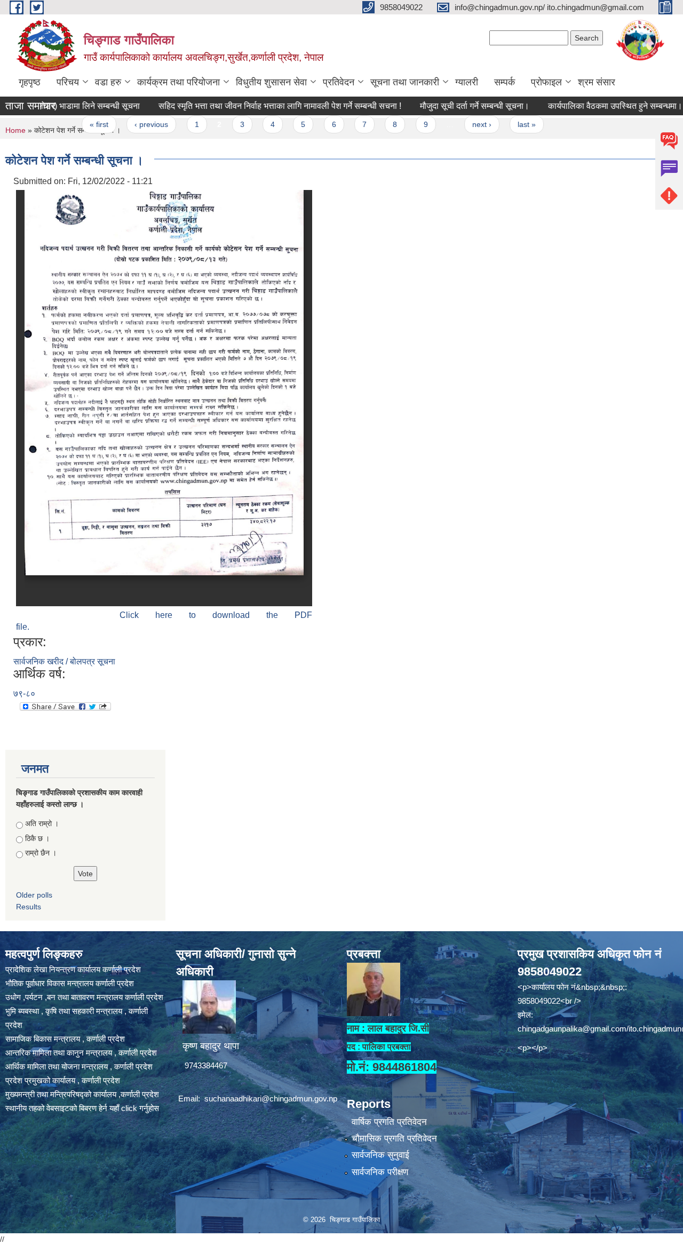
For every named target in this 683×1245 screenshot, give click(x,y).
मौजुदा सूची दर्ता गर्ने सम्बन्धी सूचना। (450, 105)
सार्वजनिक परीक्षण (380, 1172)
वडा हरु (108, 82)
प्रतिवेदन (338, 82)
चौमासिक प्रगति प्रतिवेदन (394, 1138)
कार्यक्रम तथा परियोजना (178, 82)
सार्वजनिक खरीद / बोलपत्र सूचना (64, 661)
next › (457, 124)
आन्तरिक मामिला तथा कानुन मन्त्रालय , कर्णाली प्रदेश (81, 1052)
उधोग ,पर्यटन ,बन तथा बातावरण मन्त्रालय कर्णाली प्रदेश (84, 997)
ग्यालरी (466, 82)
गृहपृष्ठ (30, 82)
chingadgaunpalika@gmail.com (572, 1028)
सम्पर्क (504, 82)
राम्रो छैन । (41, 852)
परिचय (68, 82)
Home (15, 130)
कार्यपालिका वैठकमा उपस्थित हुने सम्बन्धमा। (590, 105)
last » (502, 124)
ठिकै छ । (37, 838)
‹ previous (127, 124)
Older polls (34, 895)
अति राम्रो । (42, 823)
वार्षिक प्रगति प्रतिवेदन (389, 1122)
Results (28, 906)
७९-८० (24, 693)
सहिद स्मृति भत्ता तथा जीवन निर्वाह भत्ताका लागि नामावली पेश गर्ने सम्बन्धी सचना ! (255, 105)
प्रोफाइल (546, 82)
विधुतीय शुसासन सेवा (271, 82)
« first (74, 124)
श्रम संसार (596, 82)
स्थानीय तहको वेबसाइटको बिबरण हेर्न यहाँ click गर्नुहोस (82, 1108)
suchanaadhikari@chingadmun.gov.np (270, 1098)
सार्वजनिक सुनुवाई (380, 1155)
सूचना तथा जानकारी (404, 82)
